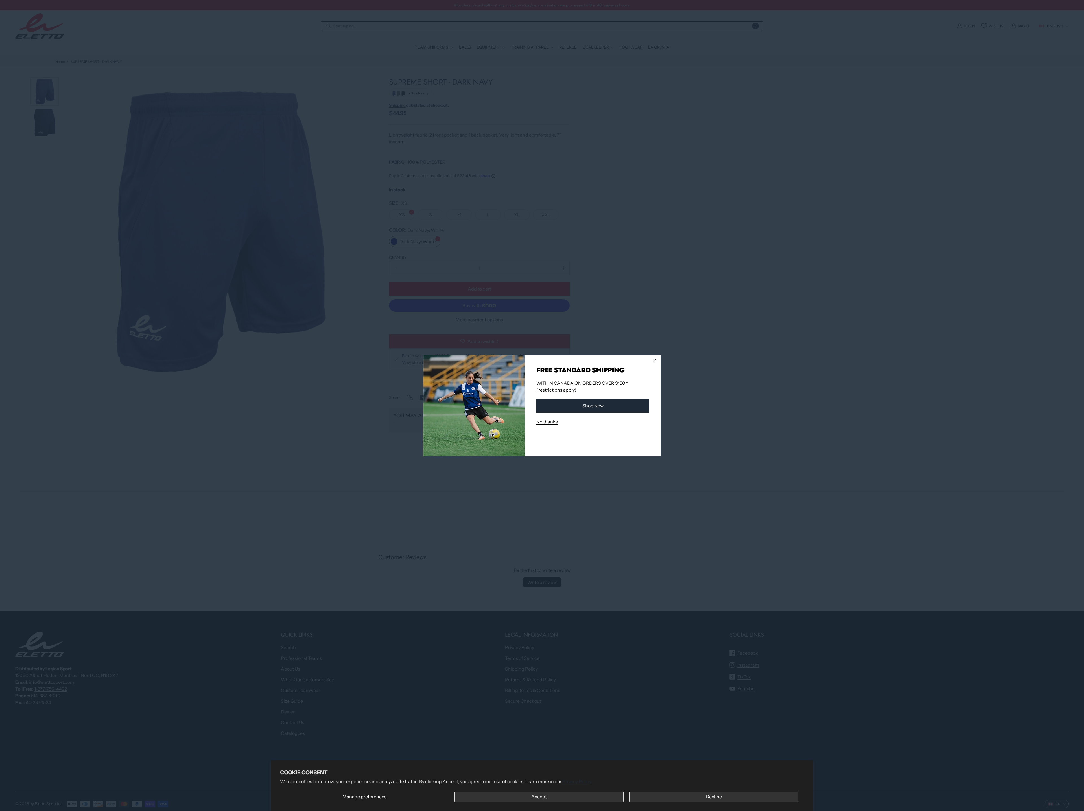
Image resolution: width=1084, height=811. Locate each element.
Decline (714, 796)
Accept (539, 796)
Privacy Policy (576, 781)
